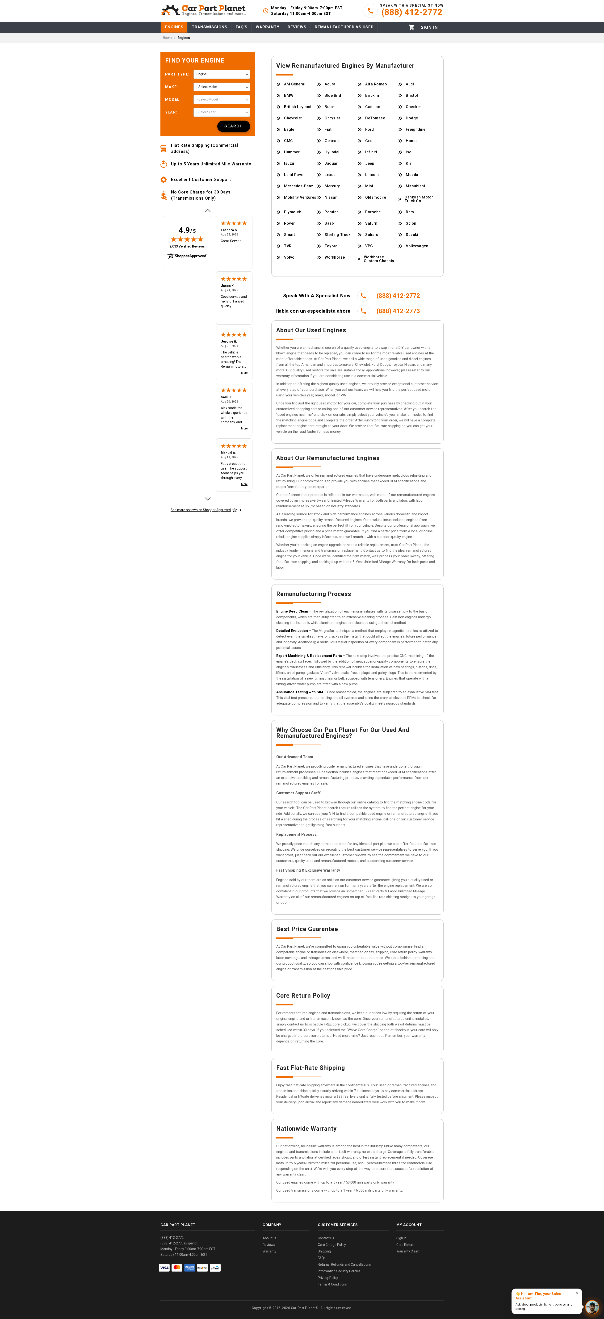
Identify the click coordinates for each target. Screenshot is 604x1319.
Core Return (405, 1245)
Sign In (401, 1238)
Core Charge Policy (332, 1245)
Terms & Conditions (332, 1284)
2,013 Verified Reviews (187, 246)
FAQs (322, 1258)
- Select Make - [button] (208, 87)
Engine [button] (202, 74)
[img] (187, 239)
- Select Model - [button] (208, 99)
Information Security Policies (339, 1271)
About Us (269, 1238)
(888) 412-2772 (172, 1237)
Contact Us (326, 1238)
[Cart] (411, 27)
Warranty (269, 1251)
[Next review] (207, 499)
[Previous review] (207, 211)
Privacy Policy (328, 1278)
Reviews (269, 1245)
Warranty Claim (407, 1251)
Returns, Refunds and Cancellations (344, 1264)
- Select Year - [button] (207, 112)
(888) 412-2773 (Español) (179, 1243)
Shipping (324, 1251)
